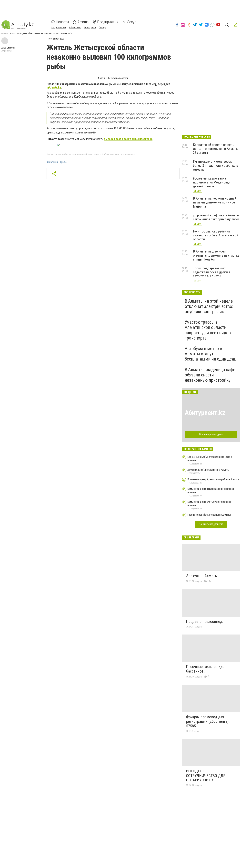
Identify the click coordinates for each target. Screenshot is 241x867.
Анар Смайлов (8, 47)
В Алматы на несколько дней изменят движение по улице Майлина (214, 202)
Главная (4, 33)
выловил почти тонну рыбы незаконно (128, 139)
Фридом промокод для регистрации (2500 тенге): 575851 (208, 721)
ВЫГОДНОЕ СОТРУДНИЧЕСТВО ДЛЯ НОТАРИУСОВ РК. (205, 775)
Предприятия (107, 22)
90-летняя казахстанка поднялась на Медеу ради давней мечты (212, 182)
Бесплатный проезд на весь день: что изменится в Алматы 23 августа (215, 149)
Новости (62, 22)
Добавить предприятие (211, 524)
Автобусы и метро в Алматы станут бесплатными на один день (210, 354)
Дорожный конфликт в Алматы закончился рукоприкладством (216, 217)
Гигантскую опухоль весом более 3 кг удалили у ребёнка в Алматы (215, 165)
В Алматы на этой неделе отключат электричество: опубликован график (209, 306)
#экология (52, 162)
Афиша (83, 22)
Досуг (131, 22)
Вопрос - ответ (58, 27)
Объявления (75, 27)
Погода (102, 27)
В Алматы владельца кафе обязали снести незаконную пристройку (210, 375)
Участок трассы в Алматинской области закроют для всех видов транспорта (208, 330)
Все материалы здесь (211, 434)
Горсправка (90, 27)
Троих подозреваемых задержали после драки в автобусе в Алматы (211, 272)
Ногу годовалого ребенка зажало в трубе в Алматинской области (215, 235)
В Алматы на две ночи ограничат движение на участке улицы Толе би (216, 255)
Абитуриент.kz (205, 413)
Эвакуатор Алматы (202, 576)
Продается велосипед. (204, 621)
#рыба (63, 162)
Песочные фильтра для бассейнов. (205, 669)
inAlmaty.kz (54, 87)
